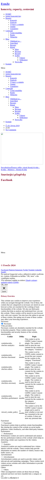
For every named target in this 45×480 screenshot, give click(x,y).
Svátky (17, 56)
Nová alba (18, 62)
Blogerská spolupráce (16, 247)
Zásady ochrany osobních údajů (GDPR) (23, 249)
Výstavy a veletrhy (17, 25)
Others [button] (3, 467)
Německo (13, 37)
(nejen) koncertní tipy (13, 16)
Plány (17, 49)
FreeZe (5, 3)
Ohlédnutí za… (15, 41)
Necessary (7, 324)
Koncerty (13, 20)
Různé (12, 47)
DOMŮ (8, 14)
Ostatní (12, 27)
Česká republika (16, 33)
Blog (7, 39)
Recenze (18, 52)
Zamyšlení (14, 43)
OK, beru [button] (4, 284)
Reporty (8, 18)
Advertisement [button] (6, 455)
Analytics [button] (4, 442)
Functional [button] (5, 421)
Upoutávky (14, 29)
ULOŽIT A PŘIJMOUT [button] (10, 478)
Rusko (12, 35)
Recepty (13, 45)
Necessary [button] (4, 321)
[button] (22, 68)
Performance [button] (5, 431)
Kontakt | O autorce (15, 244)
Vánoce (22, 58)
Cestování (9, 31)
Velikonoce (23, 60)
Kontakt (8, 64)
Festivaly (13, 22)
